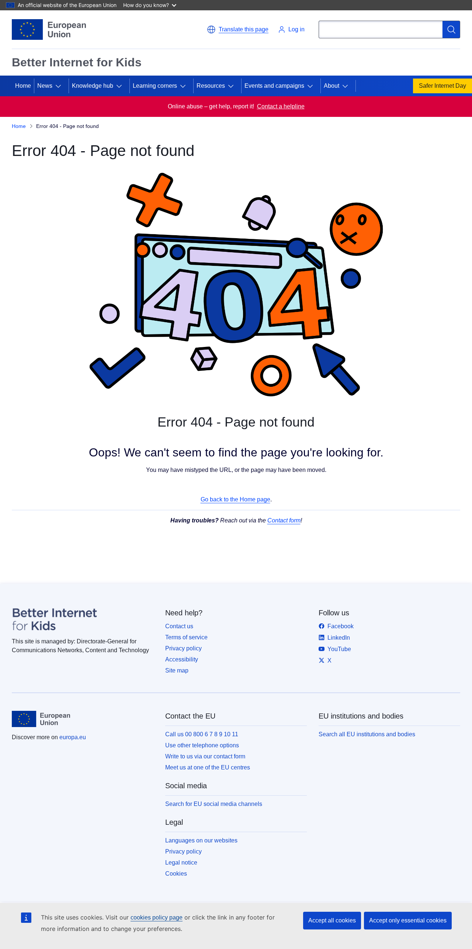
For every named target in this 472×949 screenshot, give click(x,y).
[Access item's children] (61, 86)
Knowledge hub (92, 86)
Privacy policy (183, 648)
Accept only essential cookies (408, 920)
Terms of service (186, 637)
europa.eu (72, 737)
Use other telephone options (202, 745)
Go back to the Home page (235, 499)
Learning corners (155, 86)
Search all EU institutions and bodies (367, 734)
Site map (176, 670)
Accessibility (181, 659)
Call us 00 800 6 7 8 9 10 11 (201, 734)
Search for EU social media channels (213, 804)
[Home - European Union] (49, 29)
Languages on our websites (201, 840)
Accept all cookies (332, 920)
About (331, 86)
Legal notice (181, 862)
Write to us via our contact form (205, 756)
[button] (237, 29)
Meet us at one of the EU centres (207, 767)
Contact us (179, 626)
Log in (296, 29)
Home (23, 86)
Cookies (176, 873)
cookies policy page (157, 917)
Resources (211, 86)
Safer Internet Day (442, 86)
